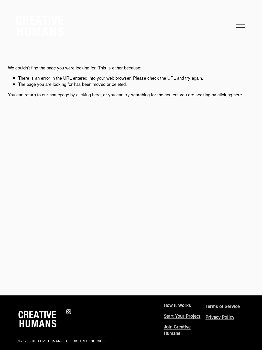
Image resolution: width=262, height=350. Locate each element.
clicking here (88, 94)
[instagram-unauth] (68, 311)
